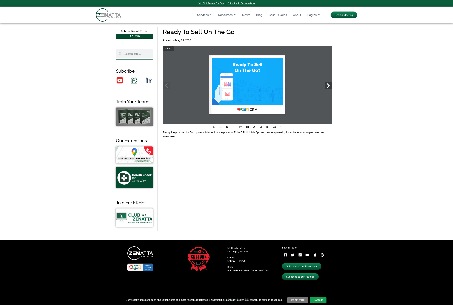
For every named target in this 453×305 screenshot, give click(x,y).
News (246, 15)
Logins (311, 15)
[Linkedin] (300, 255)
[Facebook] (285, 255)
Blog (259, 15)
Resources (225, 15)
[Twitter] (292, 255)
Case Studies (278, 15)
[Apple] (315, 255)
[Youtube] (307, 255)
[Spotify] (322, 255)
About (297, 15)
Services (203, 15)
